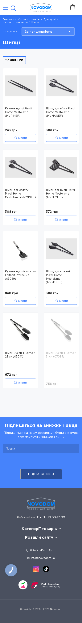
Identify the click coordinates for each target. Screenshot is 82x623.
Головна (8, 19)
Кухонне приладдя (15, 22)
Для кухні (50, 19)
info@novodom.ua (43, 558)
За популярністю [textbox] (38, 31)
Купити (22, 138)
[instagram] (36, 569)
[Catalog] (5, 8)
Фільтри (16, 60)
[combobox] (48, 31)
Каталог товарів (29, 19)
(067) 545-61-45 (41, 550)
